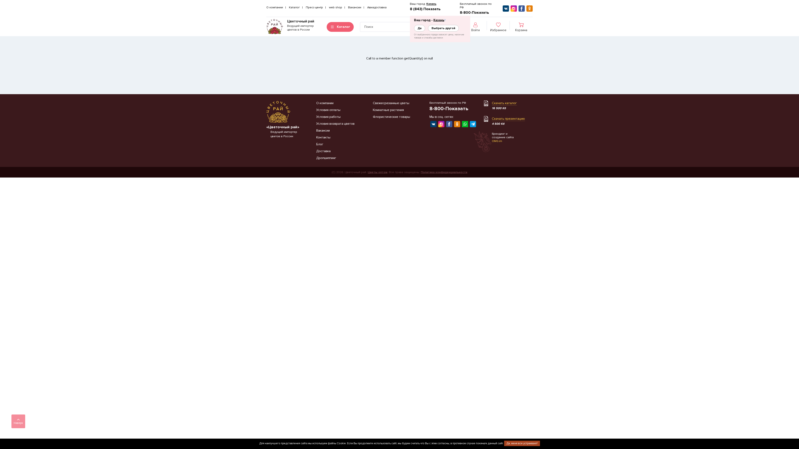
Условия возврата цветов (335, 124)
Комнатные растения (388, 110)
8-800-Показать (474, 12)
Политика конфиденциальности (444, 172)
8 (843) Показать (425, 9)
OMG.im (497, 141)
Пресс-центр (314, 7)
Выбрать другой (443, 28)
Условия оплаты (328, 110)
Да (420, 28)
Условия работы (328, 117)
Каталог (294, 7)
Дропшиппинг (326, 158)
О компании (274, 7)
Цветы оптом (377, 172)
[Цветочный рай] (274, 26)
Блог (319, 144)
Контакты (323, 137)
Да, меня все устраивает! (522, 443)
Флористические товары (391, 117)
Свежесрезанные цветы (391, 103)
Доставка (323, 151)
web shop (335, 7)
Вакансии (354, 7)
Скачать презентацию (508, 119)
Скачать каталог (504, 103)
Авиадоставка (377, 7)
